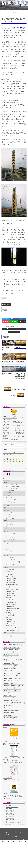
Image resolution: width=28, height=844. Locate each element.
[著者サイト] (8, 329)
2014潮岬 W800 (10, 593)
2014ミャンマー (10, 586)
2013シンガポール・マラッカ (13, 601)
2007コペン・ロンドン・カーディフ (14, 627)
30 (22, 463)
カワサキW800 (9, 535)
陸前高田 (5, 310)
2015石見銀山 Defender (12, 584)
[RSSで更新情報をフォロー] (14, 332)
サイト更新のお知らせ (11, 488)
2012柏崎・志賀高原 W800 (12, 608)
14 (16, 459)
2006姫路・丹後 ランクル (12, 630)
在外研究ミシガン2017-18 (10, 555)
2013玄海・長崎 (10, 606)
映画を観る (9, 497)
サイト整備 (9, 636)
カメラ (8, 547)
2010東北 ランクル (10, 614)
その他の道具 (9, 552)
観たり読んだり (7, 495)
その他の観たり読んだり (12, 502)
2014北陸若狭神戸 (10, 591)
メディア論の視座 (6, 304)
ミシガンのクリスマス (11, 559)
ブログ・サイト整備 (9, 632)
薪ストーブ (9, 522)
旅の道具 (8, 549)
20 (13, 461)
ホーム (7, 832)
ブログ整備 (9, 635)
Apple (7, 543)
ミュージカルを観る (11, 499)
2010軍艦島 (9, 619)
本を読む (8, 501)
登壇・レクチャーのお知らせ (13, 486)
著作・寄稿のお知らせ (11, 484)
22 (19, 461)
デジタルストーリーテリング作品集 (14, 824)
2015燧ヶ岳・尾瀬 (10, 582)
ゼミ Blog (8, 805)
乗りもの (6, 531)
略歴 (12, 440)
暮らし (5, 520)
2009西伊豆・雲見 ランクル (13, 625)
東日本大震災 (5, 308)
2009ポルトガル (10, 623)
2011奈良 (8, 612)
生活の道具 (9, 551)
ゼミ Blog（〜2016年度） (12, 807)
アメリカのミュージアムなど (13, 561)
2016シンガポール (10, 576)
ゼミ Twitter (9, 808)
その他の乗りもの (10, 539)
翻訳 (5, 507)
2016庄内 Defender (11, 573)
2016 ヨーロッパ (10, 571)
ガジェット (9, 545)
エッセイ (6, 528)
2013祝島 (8, 597)
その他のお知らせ (10, 490)
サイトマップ (20, 834)
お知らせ (6, 482)
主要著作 (17, 440)
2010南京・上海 (10, 615)
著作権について (14, 836)
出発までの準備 (10, 564)
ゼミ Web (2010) (10, 811)
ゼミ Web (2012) (10, 814)
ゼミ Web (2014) (10, 818)
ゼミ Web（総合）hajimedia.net (13, 822)
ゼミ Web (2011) (10, 813)
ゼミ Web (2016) (10, 821)
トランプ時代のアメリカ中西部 (13, 563)
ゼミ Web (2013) (10, 816)
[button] (23, 445)
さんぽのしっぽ (15, 436)
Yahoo (23, 308)
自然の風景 (9, 514)
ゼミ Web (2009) (10, 810)
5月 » (7, 466)
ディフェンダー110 (10, 533)
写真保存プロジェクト (15, 308)
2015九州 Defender (11, 580)
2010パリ (8, 617)
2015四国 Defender (11, 578)
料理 (7, 526)
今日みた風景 (7, 510)
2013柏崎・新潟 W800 (11, 599)
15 (19, 459)
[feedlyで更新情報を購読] (20, 329)
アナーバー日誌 (10, 557)
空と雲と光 (9, 512)
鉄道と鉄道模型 (10, 537)
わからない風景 (10, 518)
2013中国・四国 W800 (11, 604)
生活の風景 (9, 516)
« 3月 (4, 466)
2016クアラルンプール (11, 574)
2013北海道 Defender (11, 602)
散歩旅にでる (7, 567)
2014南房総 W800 (10, 595)
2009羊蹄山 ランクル (11, 621)
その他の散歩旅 (10, 569)
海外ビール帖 (9, 524)
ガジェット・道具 (8, 541)
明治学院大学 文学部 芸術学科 (10, 418)
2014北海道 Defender (11, 588)
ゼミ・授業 (6, 505)
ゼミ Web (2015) (10, 819)
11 (7, 459)
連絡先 (23, 440)
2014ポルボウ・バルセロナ (12, 589)
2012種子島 (9, 610)
